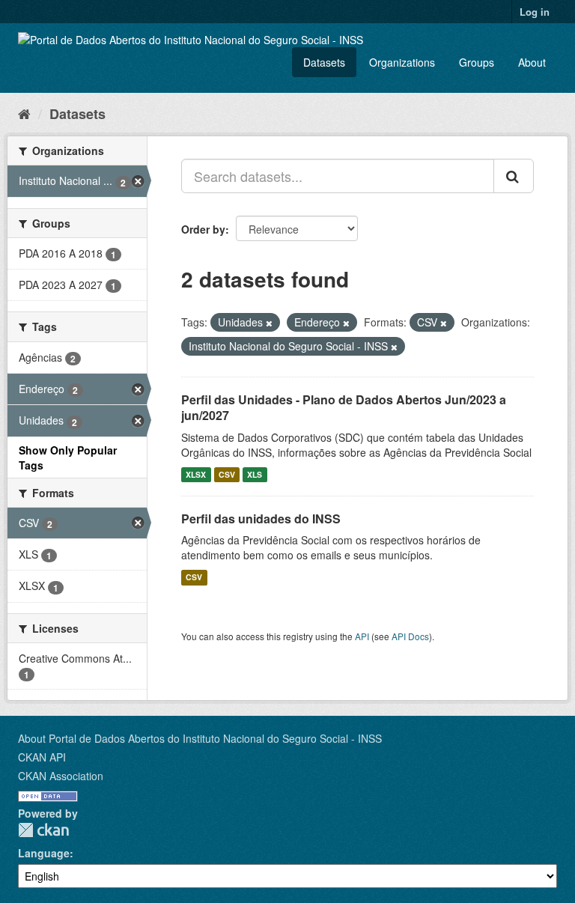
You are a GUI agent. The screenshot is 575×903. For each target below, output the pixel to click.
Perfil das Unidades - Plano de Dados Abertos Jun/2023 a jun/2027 (343, 407)
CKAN (43, 830)
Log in (535, 11)
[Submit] (513, 176)
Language (44, 852)
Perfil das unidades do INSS (261, 518)
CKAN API (42, 757)
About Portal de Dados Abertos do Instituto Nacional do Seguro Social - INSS (200, 738)
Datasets (324, 62)
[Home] (24, 113)
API (362, 636)
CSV (227, 474)
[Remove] (269, 323)
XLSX (196, 474)
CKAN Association (60, 775)
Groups (476, 62)
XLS (254, 474)
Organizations (402, 62)
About (532, 62)
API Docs (410, 636)
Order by (203, 229)
